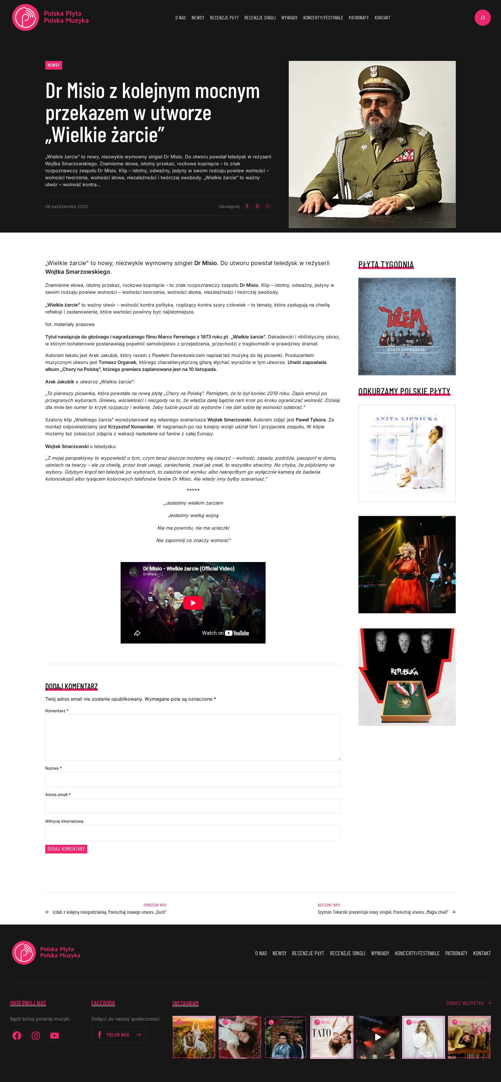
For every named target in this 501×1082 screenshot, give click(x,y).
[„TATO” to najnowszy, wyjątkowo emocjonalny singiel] (331, 1037)
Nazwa (53, 768)
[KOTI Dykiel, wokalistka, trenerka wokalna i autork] (423, 1037)
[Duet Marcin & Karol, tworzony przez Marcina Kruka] (285, 1037)
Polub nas (118, 1034)
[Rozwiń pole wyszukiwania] (483, 18)
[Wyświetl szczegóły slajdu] (407, 564)
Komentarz (57, 710)
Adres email (58, 794)
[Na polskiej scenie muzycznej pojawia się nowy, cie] (240, 1037)
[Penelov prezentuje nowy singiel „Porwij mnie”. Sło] (469, 1037)
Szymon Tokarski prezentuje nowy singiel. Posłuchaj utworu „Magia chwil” (383, 912)
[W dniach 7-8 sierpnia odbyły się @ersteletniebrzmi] (377, 1037)
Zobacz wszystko (465, 1003)
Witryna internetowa (64, 821)
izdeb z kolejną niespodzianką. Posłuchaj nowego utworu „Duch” (109, 912)
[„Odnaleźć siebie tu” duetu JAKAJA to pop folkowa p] (194, 1037)
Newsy (54, 65)
